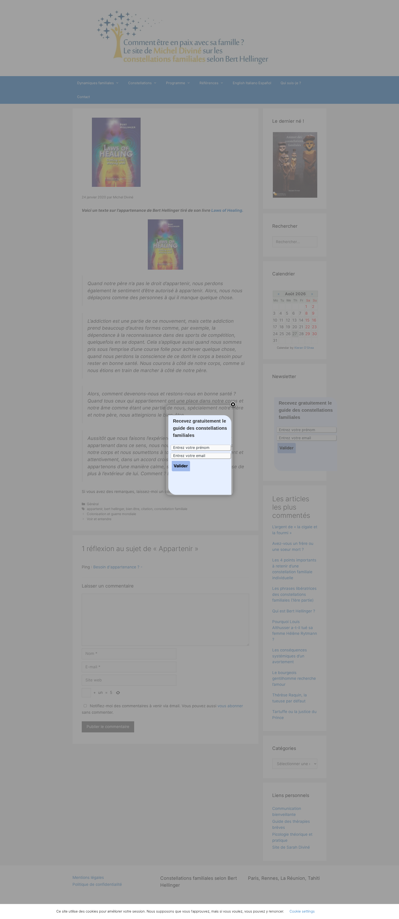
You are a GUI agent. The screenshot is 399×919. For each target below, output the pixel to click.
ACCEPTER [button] (331, 911)
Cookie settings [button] (302, 911)
